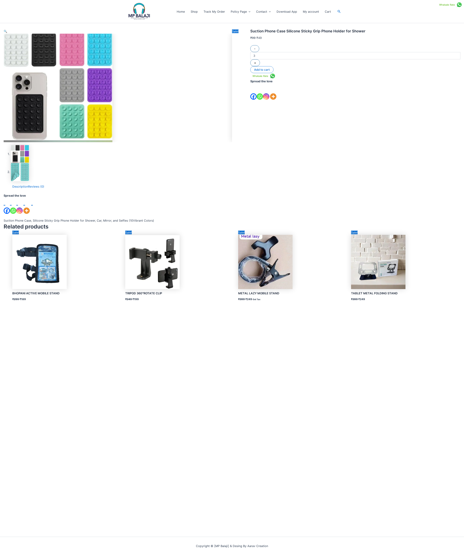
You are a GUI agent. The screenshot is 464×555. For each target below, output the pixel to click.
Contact (261, 11)
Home (181, 11)
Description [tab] (20, 186)
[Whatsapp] (260, 92)
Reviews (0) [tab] (36, 186)
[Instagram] (266, 92)
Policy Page (239, 11)
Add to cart (262, 69)
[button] (248, 11)
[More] (273, 92)
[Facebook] (253, 92)
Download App (287, 11)
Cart (328, 11)
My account (311, 11)
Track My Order (214, 11)
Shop (194, 11)
